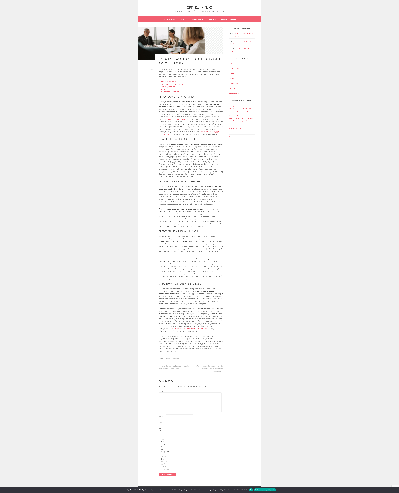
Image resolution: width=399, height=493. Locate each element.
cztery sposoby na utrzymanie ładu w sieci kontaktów (190, 329)
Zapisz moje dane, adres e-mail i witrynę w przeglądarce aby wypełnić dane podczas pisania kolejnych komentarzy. (164, 453)
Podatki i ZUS (212, 19)
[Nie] (396, 490)
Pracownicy (232, 78)
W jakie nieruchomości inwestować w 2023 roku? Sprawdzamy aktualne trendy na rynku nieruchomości (208, 368)
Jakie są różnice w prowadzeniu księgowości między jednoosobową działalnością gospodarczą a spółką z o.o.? (242, 108)
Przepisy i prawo (169, 19)
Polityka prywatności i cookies (238, 137)
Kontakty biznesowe (228, 19)
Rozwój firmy (183, 19)
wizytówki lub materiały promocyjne (177, 119)
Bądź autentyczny (167, 89)
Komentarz (162, 391)
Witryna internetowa (162, 429)
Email (161, 423)
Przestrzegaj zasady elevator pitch (172, 84)
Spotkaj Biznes (199, 7)
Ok (251, 490)
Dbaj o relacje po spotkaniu (170, 92)
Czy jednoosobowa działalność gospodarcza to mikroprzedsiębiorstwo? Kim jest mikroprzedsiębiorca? (241, 118)
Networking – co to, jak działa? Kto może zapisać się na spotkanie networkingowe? (174, 367)
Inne (230, 63)
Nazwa (162, 416)
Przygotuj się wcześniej (168, 82)
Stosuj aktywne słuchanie (169, 87)
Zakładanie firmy (198, 19)
